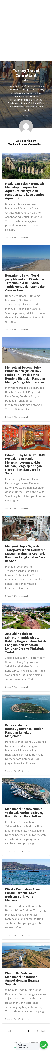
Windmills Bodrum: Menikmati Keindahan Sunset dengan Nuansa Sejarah (22, 978)
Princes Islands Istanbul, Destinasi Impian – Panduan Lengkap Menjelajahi (25, 730)
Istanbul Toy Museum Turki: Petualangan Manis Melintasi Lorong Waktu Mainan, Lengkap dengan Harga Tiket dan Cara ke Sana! (25, 464)
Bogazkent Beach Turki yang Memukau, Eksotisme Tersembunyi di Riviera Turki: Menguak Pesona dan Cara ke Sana (25, 282)
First (9, 1031)
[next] (37, 1031)
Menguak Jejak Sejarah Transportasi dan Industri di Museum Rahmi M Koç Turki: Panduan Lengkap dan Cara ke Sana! (26, 553)
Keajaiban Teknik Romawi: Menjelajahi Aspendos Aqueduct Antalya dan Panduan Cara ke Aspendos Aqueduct (24, 190)
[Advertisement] (26, 35)
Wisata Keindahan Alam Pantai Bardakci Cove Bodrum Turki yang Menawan (22, 894)
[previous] (14, 1031)
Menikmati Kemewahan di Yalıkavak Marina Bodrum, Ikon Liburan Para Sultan (24, 812)
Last (43, 1031)
